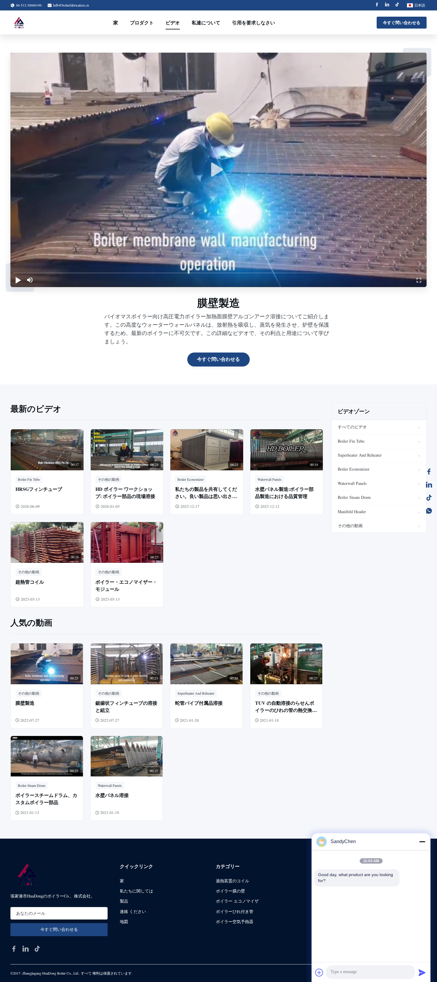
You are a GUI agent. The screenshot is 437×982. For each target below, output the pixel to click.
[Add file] (319, 972)
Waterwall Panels (352, 483)
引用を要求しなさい (253, 22)
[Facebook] (377, 5)
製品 (124, 901)
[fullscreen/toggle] (419, 279)
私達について (206, 22)
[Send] (422, 972)
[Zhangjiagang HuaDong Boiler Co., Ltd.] (18, 22)
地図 (124, 921)
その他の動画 (350, 525)
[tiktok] (37, 948)
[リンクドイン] (429, 484)
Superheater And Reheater (360, 455)
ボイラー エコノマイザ (237, 901)
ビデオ (173, 22)
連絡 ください (133, 911)
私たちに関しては (136, 891)
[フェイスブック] (429, 471)
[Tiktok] (397, 5)
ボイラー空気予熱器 (234, 921)
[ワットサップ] (429, 510)
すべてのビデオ (352, 427)
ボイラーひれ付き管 (234, 911)
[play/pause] (18, 279)
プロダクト (142, 22)
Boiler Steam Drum (354, 497)
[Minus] (422, 841)
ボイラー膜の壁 (230, 891)
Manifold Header (352, 511)
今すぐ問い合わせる (401, 22)
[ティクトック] (429, 497)
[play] (218, 169)
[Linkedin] (387, 5)
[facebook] (14, 948)
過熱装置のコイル (232, 881)
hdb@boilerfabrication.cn (71, 5)
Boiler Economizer (354, 469)
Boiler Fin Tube (351, 441)
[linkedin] (25, 948)
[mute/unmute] (30, 279)
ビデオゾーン (354, 411)
